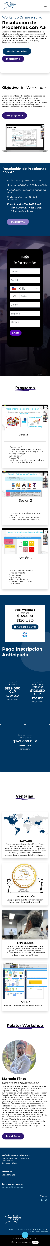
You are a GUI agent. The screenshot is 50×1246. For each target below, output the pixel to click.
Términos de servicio (38, 1232)
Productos (40, 1229)
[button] (25, 1235)
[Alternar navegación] (45, 5)
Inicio (11, 1229)
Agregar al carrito (26, 627)
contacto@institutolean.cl (13, 1187)
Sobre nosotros (25, 1229)
